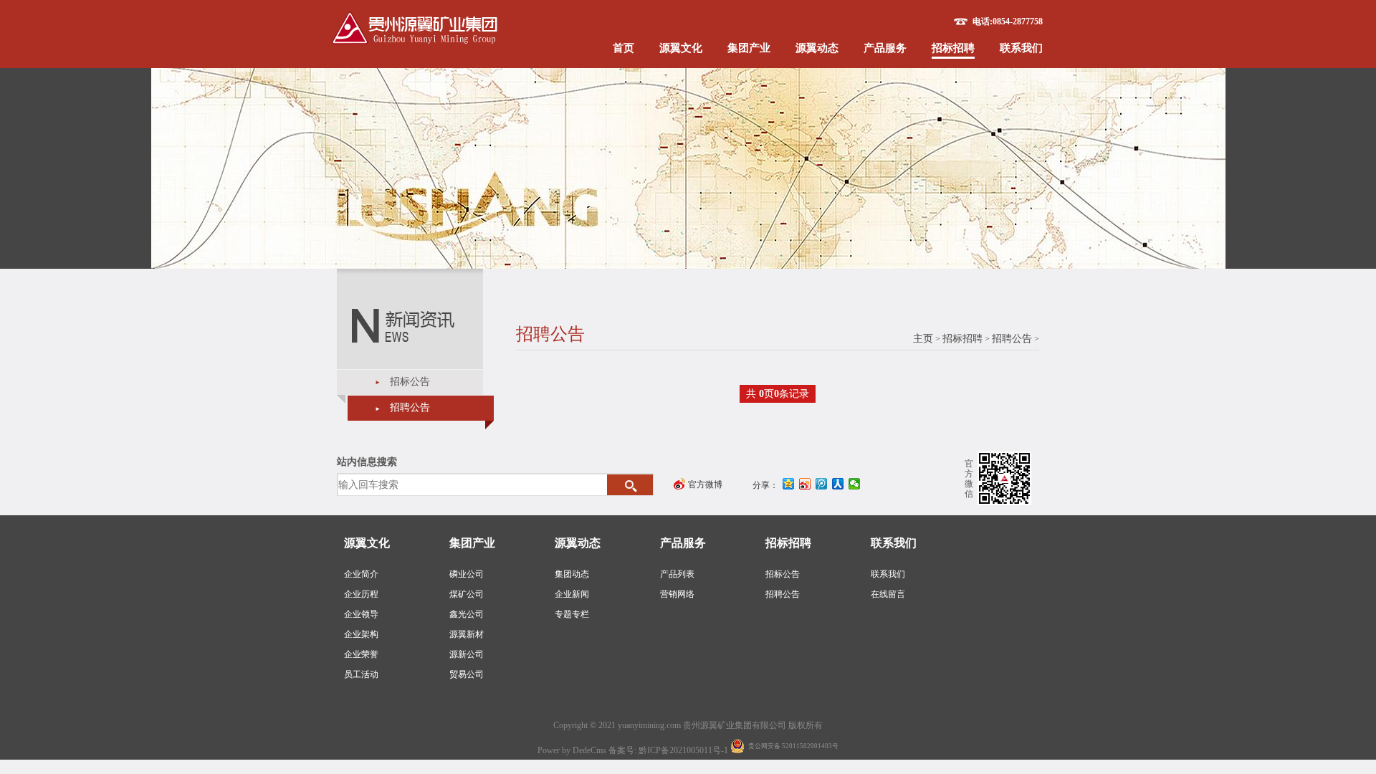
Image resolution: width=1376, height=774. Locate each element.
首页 (623, 48)
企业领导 (361, 614)
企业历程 (361, 594)
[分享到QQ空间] (789, 483)
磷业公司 (466, 574)
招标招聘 (953, 48)
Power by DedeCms (572, 750)
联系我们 (1021, 48)
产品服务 (885, 48)
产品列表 (677, 574)
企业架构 (361, 634)
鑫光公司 (466, 614)
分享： (765, 484)
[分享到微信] (855, 483)
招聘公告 (410, 407)
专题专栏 (572, 614)
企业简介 (361, 574)
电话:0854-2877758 (1008, 21)
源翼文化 (680, 48)
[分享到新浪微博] (805, 483)
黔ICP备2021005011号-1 (684, 750)
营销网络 (677, 594)
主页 (923, 338)
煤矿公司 (466, 594)
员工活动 (361, 674)
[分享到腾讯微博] (822, 483)
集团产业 (748, 48)
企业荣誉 (361, 654)
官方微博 (705, 484)
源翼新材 (466, 634)
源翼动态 (817, 48)
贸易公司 (466, 674)
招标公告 (410, 381)
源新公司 (466, 654)
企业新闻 (572, 594)
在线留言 (888, 594)
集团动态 (572, 574)
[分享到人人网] (838, 483)
